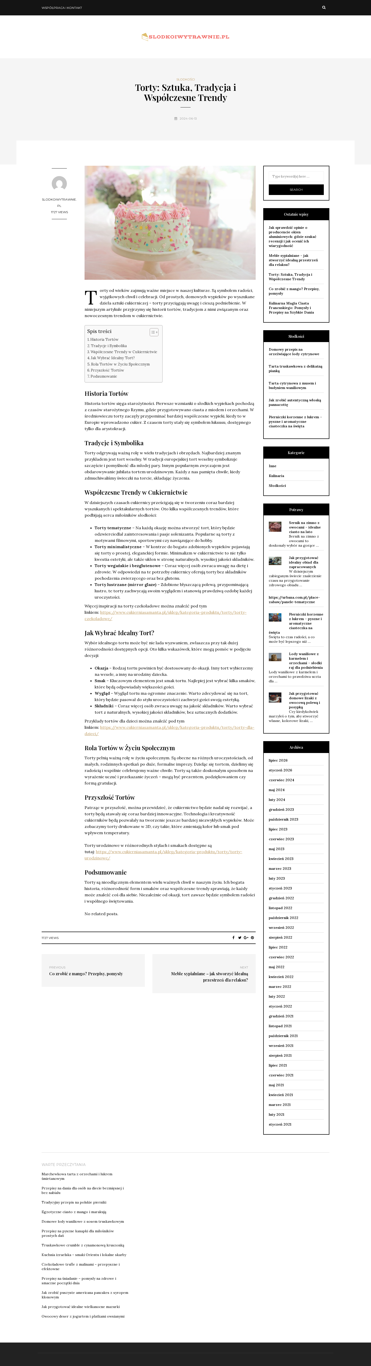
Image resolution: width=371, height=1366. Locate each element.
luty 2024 (277, 799)
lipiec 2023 (278, 829)
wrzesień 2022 (281, 927)
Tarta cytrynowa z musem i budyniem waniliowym (292, 385)
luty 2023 (277, 878)
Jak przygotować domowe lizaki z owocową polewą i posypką (304, 700)
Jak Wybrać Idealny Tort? (113, 357)
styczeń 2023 (280, 888)
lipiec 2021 (278, 1065)
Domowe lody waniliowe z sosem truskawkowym (83, 1221)
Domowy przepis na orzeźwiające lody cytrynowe (294, 351)
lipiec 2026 (278, 760)
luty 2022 (277, 996)
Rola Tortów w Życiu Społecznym (120, 364)
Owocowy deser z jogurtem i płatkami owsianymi (83, 1316)
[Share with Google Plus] (246, 937)
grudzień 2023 (281, 809)
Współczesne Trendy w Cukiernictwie (124, 351)
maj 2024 (277, 790)
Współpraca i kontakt (62, 8)
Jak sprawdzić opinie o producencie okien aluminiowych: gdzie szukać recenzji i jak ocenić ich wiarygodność (292, 236)
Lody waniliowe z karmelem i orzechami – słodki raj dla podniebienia (306, 661)
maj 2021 (276, 1085)
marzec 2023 (280, 868)
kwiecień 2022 (281, 976)
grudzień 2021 (281, 1016)
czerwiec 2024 (281, 780)
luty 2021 (276, 1114)
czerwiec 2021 (281, 1075)
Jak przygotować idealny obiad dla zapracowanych (303, 562)
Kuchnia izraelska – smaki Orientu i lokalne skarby (84, 1254)
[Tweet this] (240, 937)
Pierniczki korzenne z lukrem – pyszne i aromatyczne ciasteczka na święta (295, 421)
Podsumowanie (104, 376)
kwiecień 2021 (281, 1095)
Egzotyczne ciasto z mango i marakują (74, 1212)
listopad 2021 (280, 1026)
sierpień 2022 (280, 937)
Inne (272, 466)
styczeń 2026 (280, 770)
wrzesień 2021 (281, 1045)
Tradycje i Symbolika (109, 345)
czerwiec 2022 (281, 957)
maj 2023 (276, 849)
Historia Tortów (104, 339)
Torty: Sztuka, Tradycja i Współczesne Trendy (290, 276)
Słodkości (185, 79)
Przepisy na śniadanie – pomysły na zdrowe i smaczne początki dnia (79, 1280)
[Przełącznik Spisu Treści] (151, 332)
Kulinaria (276, 475)
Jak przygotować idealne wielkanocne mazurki (81, 1306)
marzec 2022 (280, 986)
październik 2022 (283, 917)
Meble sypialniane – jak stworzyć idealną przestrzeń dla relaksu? (293, 260)
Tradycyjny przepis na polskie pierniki (74, 1202)
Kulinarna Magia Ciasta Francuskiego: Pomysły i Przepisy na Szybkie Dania (291, 308)
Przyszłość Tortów (107, 370)
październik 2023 (283, 819)
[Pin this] (252, 937)
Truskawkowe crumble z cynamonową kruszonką (83, 1245)
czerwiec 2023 (281, 839)
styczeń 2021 (280, 1124)
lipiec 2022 (278, 947)
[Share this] (233, 937)
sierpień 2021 (280, 1055)
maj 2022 (276, 967)
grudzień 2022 (281, 898)
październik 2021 (283, 1036)
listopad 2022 (280, 908)
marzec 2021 (279, 1104)
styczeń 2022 (280, 1006)
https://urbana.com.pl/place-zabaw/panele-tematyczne (294, 599)
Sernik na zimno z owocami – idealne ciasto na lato (305, 527)
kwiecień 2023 (281, 858)
